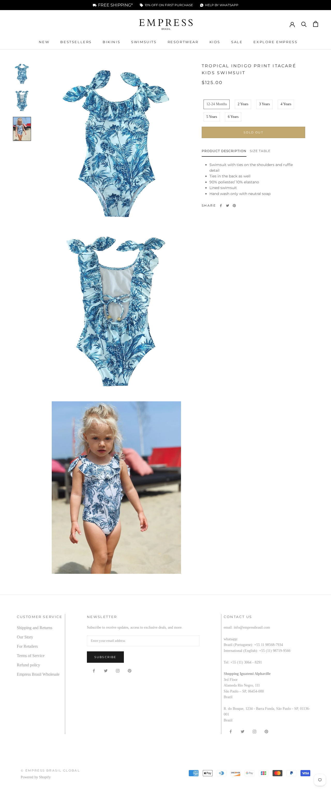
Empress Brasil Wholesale (38, 674)
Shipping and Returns (34, 628)
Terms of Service (30, 655)
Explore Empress (275, 42)
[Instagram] (117, 671)
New (44, 42)
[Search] (304, 24)
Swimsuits (143, 42)
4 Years (286, 104)
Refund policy (28, 665)
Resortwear (183, 42)
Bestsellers (76, 42)
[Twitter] (227, 205)
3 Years (264, 104)
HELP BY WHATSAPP (221, 5)
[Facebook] (220, 205)
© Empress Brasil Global (50, 770)
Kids (214, 42)
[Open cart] (315, 24)
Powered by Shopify (36, 777)
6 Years (233, 116)
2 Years (243, 104)
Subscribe (105, 657)
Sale (237, 42)
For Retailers (27, 646)
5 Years (211, 116)
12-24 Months (216, 104)
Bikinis (111, 42)
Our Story (25, 637)
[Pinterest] (234, 205)
